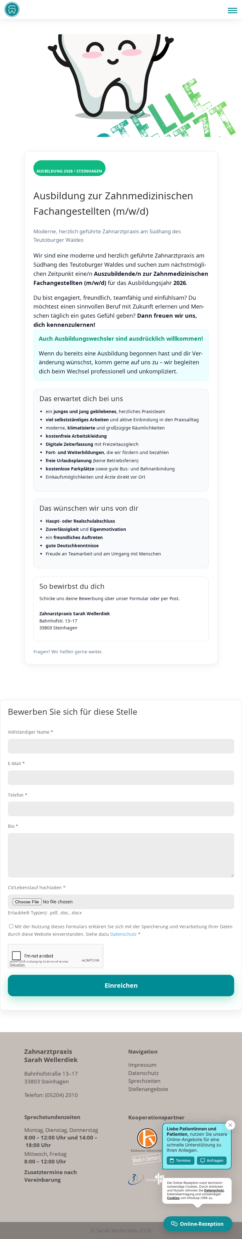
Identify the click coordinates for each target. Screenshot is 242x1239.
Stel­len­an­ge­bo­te (148, 1089)
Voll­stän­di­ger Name (30, 732)
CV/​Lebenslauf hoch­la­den (37, 887)
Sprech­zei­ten (144, 1080)
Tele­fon (17, 795)
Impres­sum (142, 1064)
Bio (13, 826)
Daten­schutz (123, 934)
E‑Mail (16, 763)
